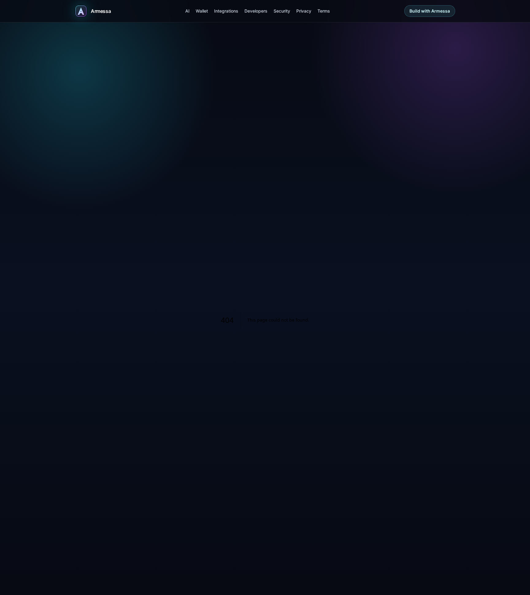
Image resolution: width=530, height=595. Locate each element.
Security (282, 11)
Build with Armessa (429, 11)
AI (187, 11)
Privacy (303, 11)
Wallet (202, 11)
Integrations (226, 11)
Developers (255, 11)
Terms (323, 11)
